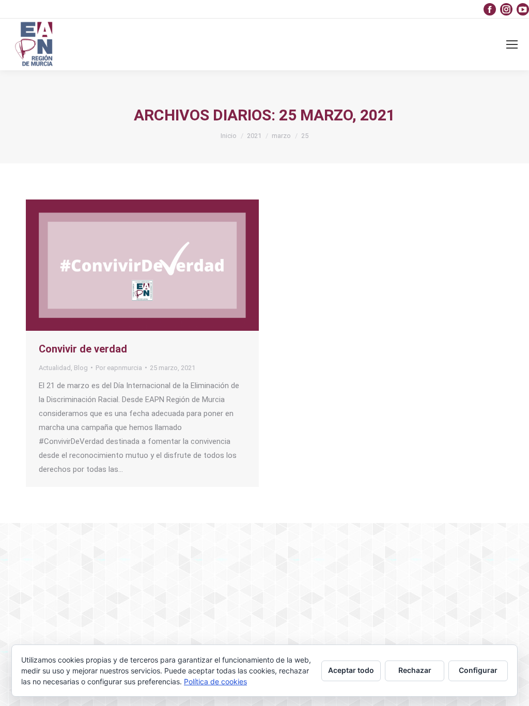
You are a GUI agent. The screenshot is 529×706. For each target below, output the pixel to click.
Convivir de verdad (83, 349)
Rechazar (414, 670)
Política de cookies (215, 681)
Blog (81, 368)
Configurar (478, 670)
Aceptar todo (351, 670)
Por (119, 368)
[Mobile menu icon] (512, 44)
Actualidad (55, 368)
